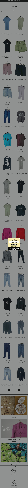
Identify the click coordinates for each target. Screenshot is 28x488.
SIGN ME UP (14, 244)
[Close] (19, 239)
